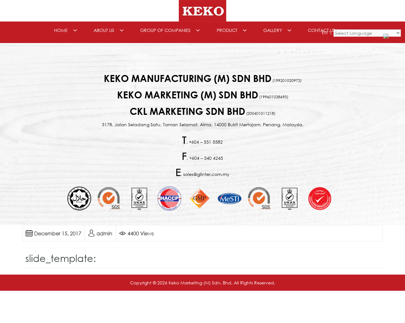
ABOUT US (104, 30)
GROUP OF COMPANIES (165, 30)
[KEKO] (202, 10)
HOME (61, 30)
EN (324, 32)
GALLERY (272, 30)
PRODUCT (227, 30)
